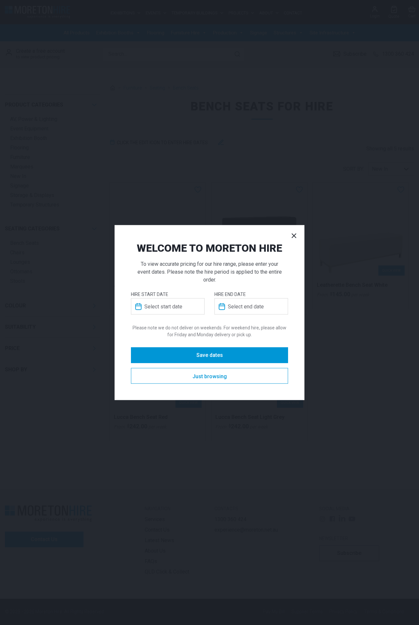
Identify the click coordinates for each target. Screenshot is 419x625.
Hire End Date (230, 294)
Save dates (209, 355)
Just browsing (209, 376)
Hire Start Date (149, 294)
